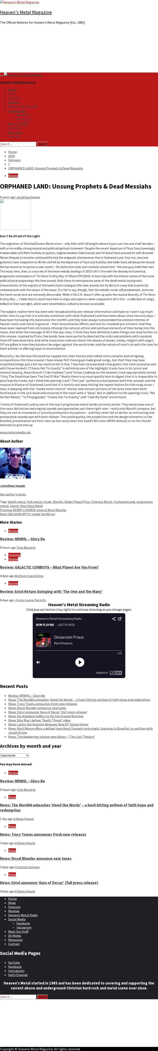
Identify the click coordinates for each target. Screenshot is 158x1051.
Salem (14, 506)
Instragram (16, 971)
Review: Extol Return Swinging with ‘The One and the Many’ (51, 591)
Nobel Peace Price (77, 502)
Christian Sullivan (27, 867)
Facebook (23, 115)
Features (14, 98)
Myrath (58, 502)
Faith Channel (18, 975)
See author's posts (13, 494)
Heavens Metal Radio (23, 106)
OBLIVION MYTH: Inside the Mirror (27, 514)
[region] (79, 50)
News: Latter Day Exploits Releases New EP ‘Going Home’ (48, 724)
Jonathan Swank (28, 197)
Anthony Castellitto (29, 576)
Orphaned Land (124, 502)
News (12, 94)
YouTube (14, 962)
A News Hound (24, 819)
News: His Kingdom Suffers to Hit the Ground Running (45, 716)
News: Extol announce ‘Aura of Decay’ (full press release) (47, 712)
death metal (17, 502)
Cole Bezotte (26, 547)
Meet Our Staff (18, 123)
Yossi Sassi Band (31, 506)
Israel (47, 502)
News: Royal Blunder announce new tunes (37, 708)
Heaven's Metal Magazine (26, 12)
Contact (14, 136)
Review (13, 176)
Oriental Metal (101, 502)
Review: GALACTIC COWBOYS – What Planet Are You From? (49, 567)
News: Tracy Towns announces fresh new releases (42, 704)
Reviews (14, 102)
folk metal (34, 502)
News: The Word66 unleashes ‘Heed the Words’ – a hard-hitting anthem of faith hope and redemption (79, 700)
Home (12, 89)
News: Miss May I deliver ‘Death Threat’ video (39, 720)
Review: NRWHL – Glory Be (22, 539)
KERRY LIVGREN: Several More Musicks (33, 510)
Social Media (17, 111)
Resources (15, 132)
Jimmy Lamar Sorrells (30, 600)
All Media (14, 128)
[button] (79, 62)
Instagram (23, 119)
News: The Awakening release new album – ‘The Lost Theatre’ (51, 737)
